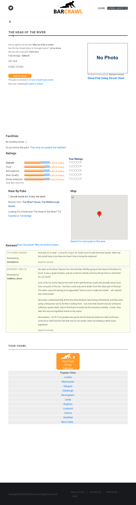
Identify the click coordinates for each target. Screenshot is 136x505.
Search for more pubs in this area (87, 241)
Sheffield (68, 417)
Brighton (68, 404)
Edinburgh (68, 390)
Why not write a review (43, 45)
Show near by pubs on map (28, 196)
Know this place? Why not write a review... (38, 244)
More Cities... (68, 422)
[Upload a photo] (116, 74)
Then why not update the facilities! (48, 147)
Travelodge (26, 215)
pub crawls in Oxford (33, 84)
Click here (34, 52)
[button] (99, 214)
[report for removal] (45, 262)
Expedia (12, 215)
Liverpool (68, 408)
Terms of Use (77, 492)
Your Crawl (68, 361)
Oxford (25, 55)
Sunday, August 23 (117, 8)
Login (101, 8)
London (68, 377)
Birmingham (68, 395)
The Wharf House (31, 202)
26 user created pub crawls (41, 80)
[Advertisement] (68, 109)
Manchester (68, 381)
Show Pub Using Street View (106, 78)
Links (74, 496)
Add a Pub (112, 492)
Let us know (55, 48)
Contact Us (95, 492)
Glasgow (68, 386)
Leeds (68, 399)
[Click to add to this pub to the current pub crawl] (20, 75)
